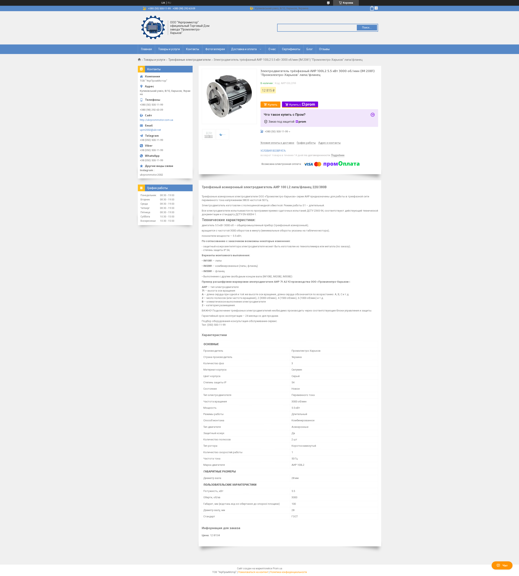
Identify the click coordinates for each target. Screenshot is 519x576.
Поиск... (367, 27)
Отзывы (324, 49)
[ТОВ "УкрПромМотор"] (153, 27)
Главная (146, 49)
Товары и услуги (169, 49)
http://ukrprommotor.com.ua (156, 119)
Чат (505, 565)
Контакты (192, 49)
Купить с (295, 104)
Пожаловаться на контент (253, 572)
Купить (272, 104)
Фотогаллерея (215, 49)
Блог (310, 49)
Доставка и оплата (244, 49)
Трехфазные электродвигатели (189, 59)
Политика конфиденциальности (288, 572)
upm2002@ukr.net (150, 129)
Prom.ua (277, 568)
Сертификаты (291, 49)
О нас (272, 49)
